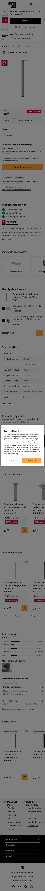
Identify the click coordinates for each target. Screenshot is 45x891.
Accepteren (32, 460)
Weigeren (13, 460)
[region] (22, 445)
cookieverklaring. (13, 453)
